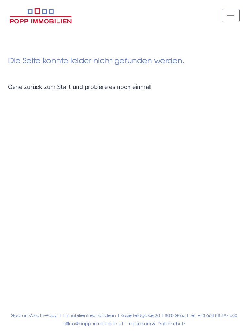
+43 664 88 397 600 (217, 315)
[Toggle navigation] (231, 15)
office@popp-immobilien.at (93, 323)
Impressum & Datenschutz (156, 323)
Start (64, 86)
